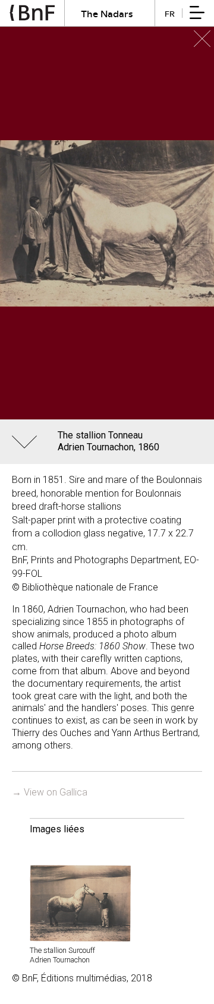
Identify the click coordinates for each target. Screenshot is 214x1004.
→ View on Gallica (49, 792)
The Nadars (107, 13)
